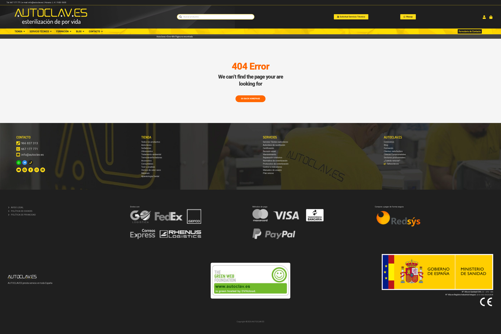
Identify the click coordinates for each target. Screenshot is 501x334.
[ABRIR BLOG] (83, 31)
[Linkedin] (42, 170)
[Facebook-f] (30, 170)
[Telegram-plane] (24, 162)
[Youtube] (18, 170)
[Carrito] (491, 17)
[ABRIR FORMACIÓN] (70, 31)
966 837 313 (29, 143)
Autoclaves (161, 36)
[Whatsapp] (18, 162)
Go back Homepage (250, 98)
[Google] (24, 170)
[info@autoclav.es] (18, 154)
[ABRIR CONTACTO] (102, 31)
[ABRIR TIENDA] (24, 31)
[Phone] (30, 162)
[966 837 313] (18, 143)
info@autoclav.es (32, 155)
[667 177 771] (18, 149)
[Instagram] (36, 170)
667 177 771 (29, 149)
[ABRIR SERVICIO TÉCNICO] (51, 31)
